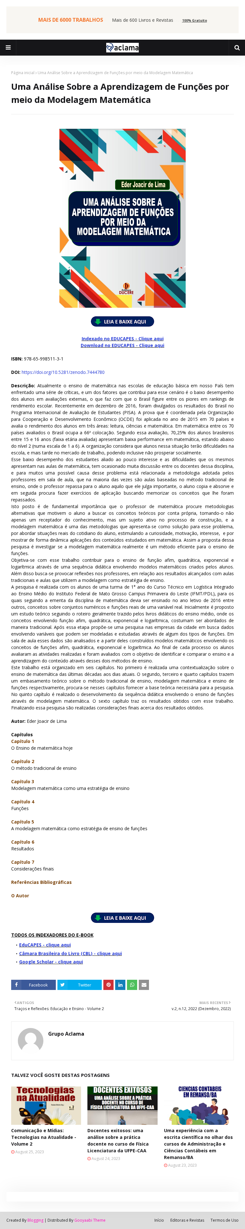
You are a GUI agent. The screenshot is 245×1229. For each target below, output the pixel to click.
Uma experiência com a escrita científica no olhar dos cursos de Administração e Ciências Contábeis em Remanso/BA (198, 1143)
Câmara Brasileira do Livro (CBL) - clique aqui (70, 953)
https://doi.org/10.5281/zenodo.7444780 (63, 372)
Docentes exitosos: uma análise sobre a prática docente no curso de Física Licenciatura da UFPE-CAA (118, 1140)
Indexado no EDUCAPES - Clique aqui (123, 339)
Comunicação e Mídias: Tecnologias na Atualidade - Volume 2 (43, 1137)
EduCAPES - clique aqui (45, 945)
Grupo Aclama (66, 1033)
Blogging (35, 1220)
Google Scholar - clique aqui (51, 962)
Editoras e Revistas (187, 1220)
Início (159, 1220)
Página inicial (22, 72)
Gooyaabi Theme (90, 1220)
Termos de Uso (225, 1220)
